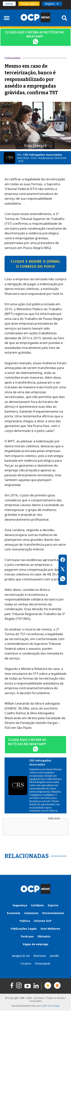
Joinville (54, 956)
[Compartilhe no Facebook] (63, 560)
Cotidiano (37, 905)
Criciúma (25, 963)
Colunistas (31, 913)
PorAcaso (27, 936)
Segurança (20, 905)
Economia (13, 913)
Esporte (53, 905)
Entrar (9, 3)
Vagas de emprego (35, 944)
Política (25, 921)
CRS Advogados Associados (42, 154)
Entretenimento (53, 913)
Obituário (43, 936)
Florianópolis (43, 963)
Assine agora (29, 3)
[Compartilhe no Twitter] (63, 569)
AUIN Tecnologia (50, 1005)
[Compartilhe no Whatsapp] (63, 579)
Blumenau (40, 956)
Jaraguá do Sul (21, 956)
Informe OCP (42, 921)
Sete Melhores (50, 928)
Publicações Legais (24, 928)
